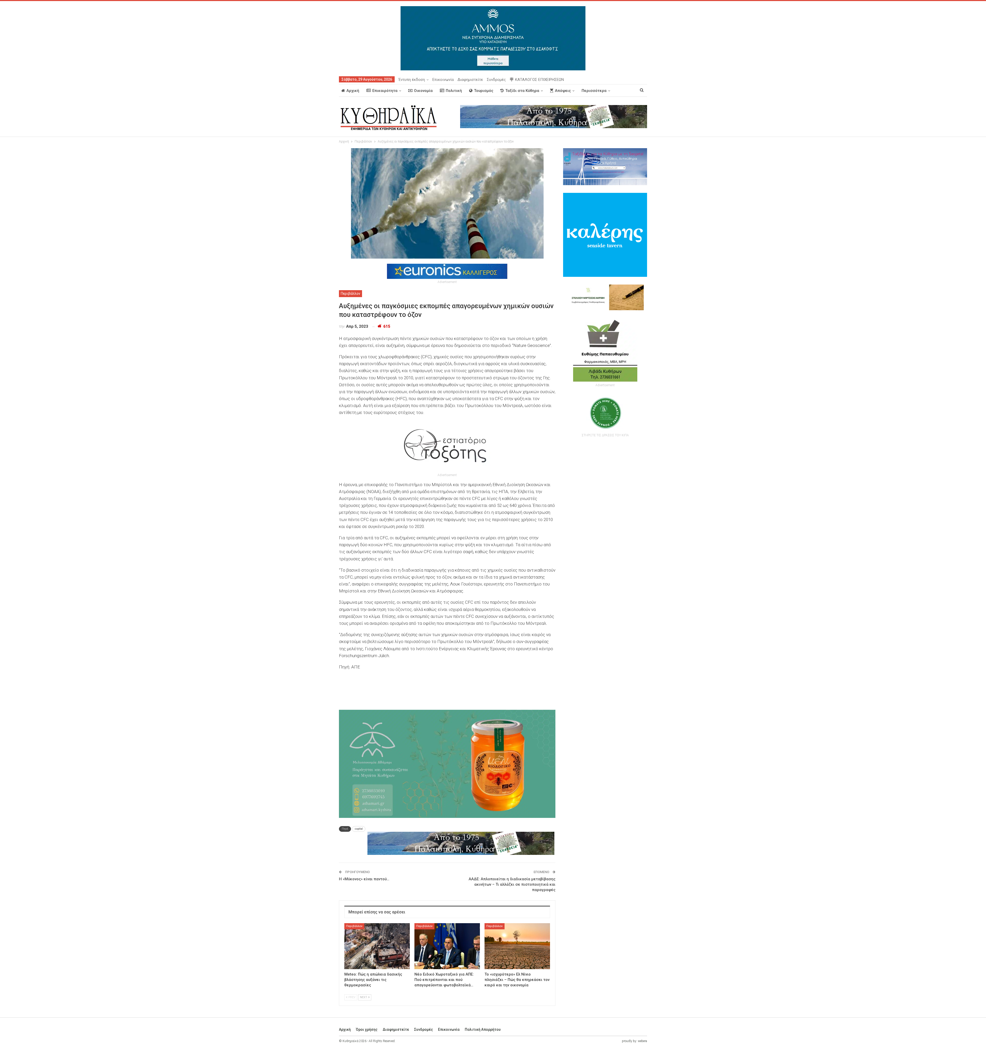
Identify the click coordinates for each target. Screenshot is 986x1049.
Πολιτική (454, 90)
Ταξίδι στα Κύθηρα (522, 90)
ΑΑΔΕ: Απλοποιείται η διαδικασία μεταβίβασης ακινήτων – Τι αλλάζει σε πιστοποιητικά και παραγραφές (512, 884)
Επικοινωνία (443, 79)
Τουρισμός (483, 90)
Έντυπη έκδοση (412, 79)
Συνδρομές (496, 79)
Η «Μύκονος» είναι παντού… (364, 879)
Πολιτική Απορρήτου (483, 1029)
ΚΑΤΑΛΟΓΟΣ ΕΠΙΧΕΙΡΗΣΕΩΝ (539, 79)
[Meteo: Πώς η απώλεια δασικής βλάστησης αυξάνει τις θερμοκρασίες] (377, 946)
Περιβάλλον (350, 293)
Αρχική (352, 90)
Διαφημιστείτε (470, 79)
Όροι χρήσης (366, 1029)
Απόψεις (563, 90)
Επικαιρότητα (384, 90)
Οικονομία (423, 90)
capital (359, 828)
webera (642, 1041)
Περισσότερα (594, 90)
